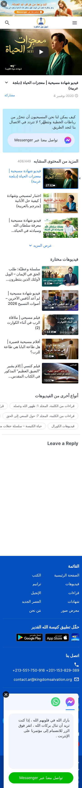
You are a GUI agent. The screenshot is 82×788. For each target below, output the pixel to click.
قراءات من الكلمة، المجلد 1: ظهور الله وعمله (43, 406)
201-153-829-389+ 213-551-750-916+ (46, 670)
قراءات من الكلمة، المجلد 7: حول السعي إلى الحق (40, 416)
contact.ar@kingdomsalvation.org (43, 679)
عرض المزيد (42, 245)
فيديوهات (72, 584)
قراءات (73, 592)
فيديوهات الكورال (62, 426)
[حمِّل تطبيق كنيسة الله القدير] (75, 637)
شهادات (73, 601)
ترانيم (37, 584)
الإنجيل (36, 592)
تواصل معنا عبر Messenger (41, 777)
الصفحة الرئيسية (66, 575)
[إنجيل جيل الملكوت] (41, 22)
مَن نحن (35, 610)
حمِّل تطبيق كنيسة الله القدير (55, 627)
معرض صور (70, 610)
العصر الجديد (31, 601)
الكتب (36, 575)
